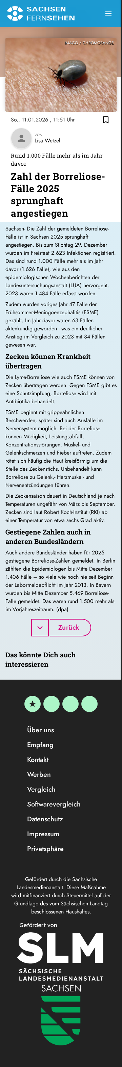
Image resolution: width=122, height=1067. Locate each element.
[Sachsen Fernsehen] (40, 13)
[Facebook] (51, 704)
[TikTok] (89, 704)
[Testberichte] (32, 704)
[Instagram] (70, 704)
